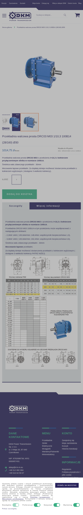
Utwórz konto (72, 3)
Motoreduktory (48, 454)
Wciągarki (46, 449)
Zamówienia (13, 3)
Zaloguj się (45, 3)
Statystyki (48, 505)
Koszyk (4, 3)
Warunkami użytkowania (13, 499)
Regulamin (66, 469)
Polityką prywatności (40, 497)
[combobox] (51, 15)
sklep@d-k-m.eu (16, 467)
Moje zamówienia (69, 443)
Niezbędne (6, 505)
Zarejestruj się (68, 440)
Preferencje (27, 505)
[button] (11, 122)
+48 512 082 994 (16, 470)
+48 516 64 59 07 (16, 473)
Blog (79, 3)
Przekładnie (47, 440)
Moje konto (36, 3)
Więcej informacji (48, 206)
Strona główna (7, 27)
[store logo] (20, 16)
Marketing (67, 505)
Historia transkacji (69, 449)
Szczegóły (15, 206)
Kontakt (22, 3)
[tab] (16, 205)
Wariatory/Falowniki (50, 452)
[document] (41, 496)
